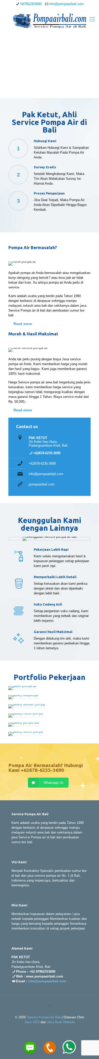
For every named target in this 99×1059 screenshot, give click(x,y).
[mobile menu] (92, 19)
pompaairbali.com (42, 484)
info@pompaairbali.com (66, 4)
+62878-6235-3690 (42, 463)
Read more (22, 324)
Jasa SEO (32, 1022)
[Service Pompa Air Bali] (49, 20)
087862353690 (31, 4)
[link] (22, 688)
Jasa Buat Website (61, 1022)
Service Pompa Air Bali (44, 1017)
